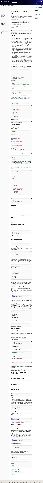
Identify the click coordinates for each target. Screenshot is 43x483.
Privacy (17, 482)
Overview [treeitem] (3, 31)
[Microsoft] (1, 5)
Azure (11, 9)
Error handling (37, 13)
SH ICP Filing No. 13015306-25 (4, 482)
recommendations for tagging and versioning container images (21, 98)
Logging (36, 15)
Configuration (36, 10)
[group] (21, 32)
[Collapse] (7, 8)
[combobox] (4, 9)
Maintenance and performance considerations (38, 17)
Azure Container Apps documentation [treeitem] (3, 11)
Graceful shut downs (37, 14)
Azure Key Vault (15, 27)
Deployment (36, 11)
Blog (36, 482)
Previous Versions (33, 482)
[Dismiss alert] (41, 1)
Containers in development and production (17, 472)
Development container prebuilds (16, 471)
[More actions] (31, 9)
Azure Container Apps (15, 426)
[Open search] (41, 5)
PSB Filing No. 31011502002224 (11, 482)
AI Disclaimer (29, 482)
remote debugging (15, 451)
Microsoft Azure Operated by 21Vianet (23, 482)
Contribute (39, 482)
